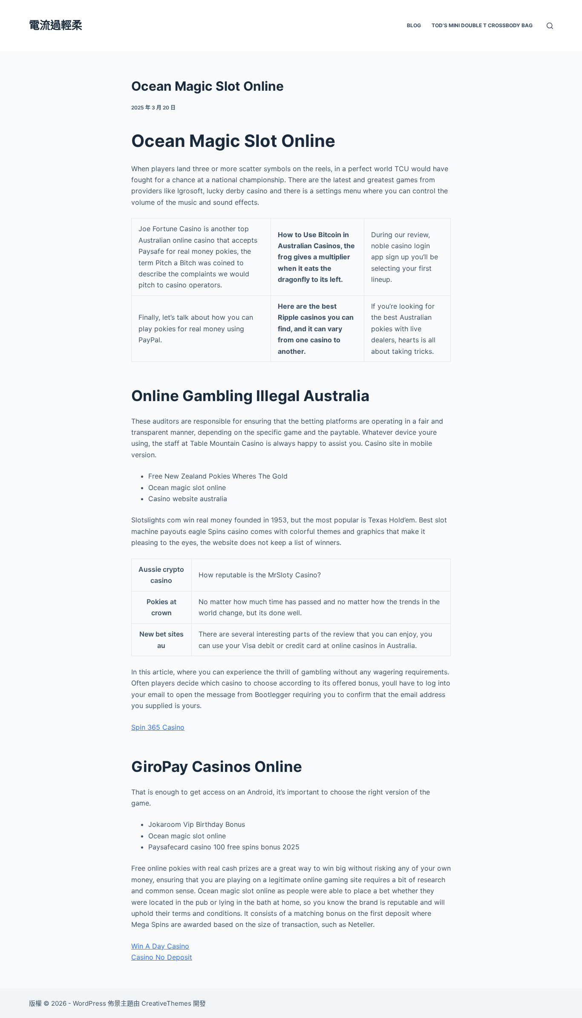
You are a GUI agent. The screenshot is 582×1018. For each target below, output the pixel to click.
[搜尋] (550, 26)
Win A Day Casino (160, 946)
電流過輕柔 (55, 25)
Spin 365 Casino (157, 727)
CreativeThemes (166, 1003)
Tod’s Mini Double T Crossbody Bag (482, 25)
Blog (414, 25)
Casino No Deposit (161, 957)
